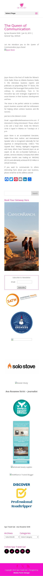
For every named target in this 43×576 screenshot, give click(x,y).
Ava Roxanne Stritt (13, 33)
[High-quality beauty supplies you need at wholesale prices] (21, 467)
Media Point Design (22, 573)
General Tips (9, 36)
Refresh (17, 36)
